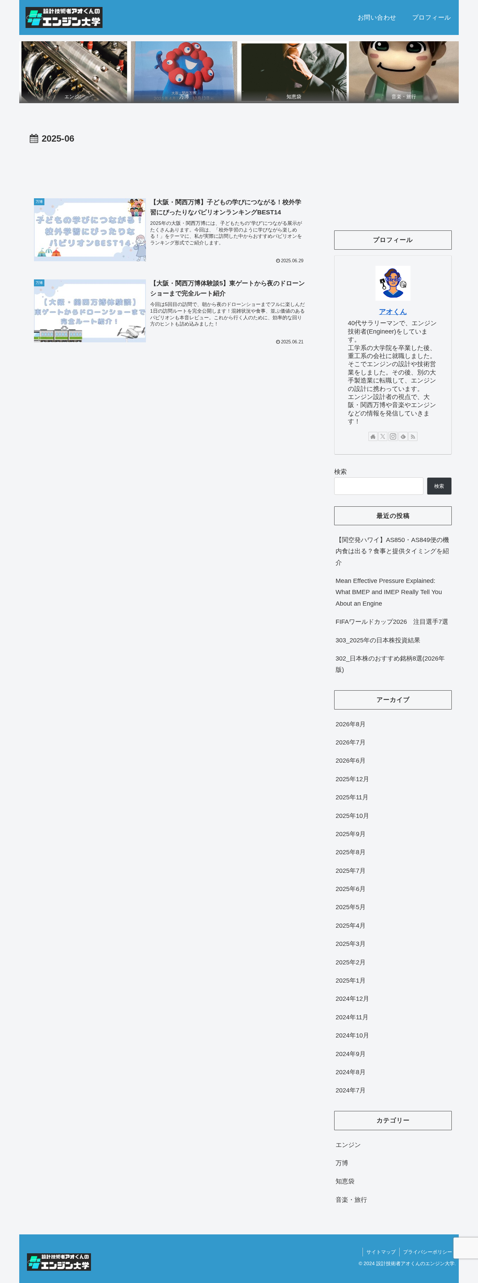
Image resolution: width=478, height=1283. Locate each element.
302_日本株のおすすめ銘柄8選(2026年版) (390, 664)
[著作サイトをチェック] (373, 436)
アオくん (393, 311)
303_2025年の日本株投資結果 (378, 640)
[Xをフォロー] (382, 436)
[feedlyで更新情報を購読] (403, 436)
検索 (340, 471)
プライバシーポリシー (427, 1252)
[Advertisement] (170, 166)
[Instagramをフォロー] (393, 436)
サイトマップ (381, 1252)
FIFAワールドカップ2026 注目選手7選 (392, 621)
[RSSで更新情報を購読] (412, 436)
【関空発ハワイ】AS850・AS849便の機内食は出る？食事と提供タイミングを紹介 (392, 551)
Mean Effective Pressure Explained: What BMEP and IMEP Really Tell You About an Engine (389, 592)
